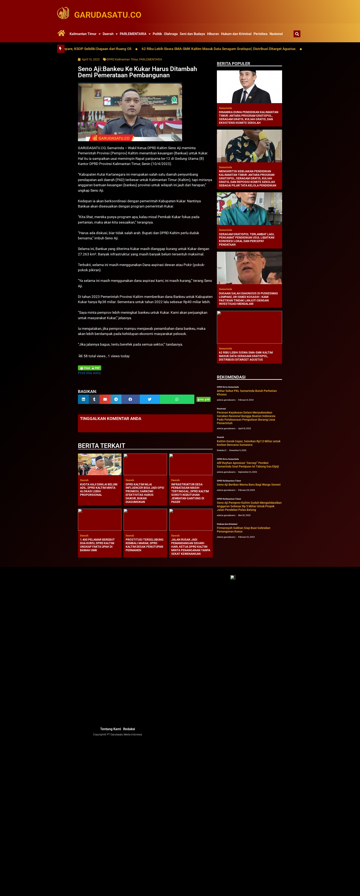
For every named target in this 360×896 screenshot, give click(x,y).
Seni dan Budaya (192, 34)
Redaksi (129, 729)
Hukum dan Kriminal (236, 34)
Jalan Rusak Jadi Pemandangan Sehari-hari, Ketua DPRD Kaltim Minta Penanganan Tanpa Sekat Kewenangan (190, 546)
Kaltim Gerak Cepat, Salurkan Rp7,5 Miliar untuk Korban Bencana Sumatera (248, 443)
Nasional (276, 34)
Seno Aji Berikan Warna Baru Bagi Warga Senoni (249, 484)
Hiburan (213, 34)
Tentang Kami (110, 729)
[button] (297, 33)
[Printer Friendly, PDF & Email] (89, 367)
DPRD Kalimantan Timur (122, 59)
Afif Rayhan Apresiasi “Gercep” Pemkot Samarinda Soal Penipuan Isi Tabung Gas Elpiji (248, 464)
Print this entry (89, 373)
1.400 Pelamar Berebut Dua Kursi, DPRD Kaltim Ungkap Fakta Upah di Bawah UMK (97, 545)
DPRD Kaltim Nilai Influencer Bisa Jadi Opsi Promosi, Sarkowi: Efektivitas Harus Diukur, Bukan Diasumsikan (145, 493)
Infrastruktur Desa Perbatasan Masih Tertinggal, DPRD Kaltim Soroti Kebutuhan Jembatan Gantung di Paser (190, 493)
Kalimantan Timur (83, 34)
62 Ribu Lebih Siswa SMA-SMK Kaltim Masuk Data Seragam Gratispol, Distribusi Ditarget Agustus (190, 49)
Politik (157, 34)
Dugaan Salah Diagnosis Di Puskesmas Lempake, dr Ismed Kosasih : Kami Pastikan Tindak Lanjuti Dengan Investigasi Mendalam (248, 298)
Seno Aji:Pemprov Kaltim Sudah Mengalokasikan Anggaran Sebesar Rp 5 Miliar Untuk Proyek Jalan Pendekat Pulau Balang (249, 506)
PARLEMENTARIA (133, 34)
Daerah (108, 34)
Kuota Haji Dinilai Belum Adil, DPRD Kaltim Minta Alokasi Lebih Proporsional (98, 489)
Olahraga (171, 34)
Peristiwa (261, 34)
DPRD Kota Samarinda (228, 387)
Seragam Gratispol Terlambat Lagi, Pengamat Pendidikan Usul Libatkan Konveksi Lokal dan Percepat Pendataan (246, 239)
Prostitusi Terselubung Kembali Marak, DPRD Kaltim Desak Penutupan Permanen (145, 545)
